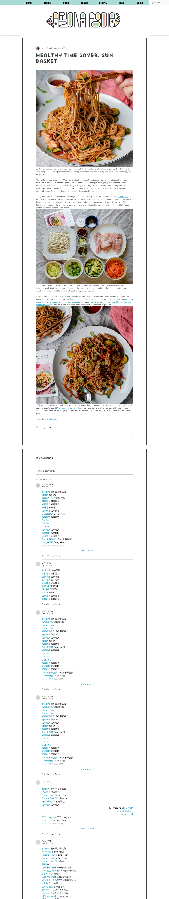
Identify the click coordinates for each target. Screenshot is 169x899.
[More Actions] (131, 485)
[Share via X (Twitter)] (43, 427)
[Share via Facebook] (37, 427)
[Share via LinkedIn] (50, 427)
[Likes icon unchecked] (43, 555)
